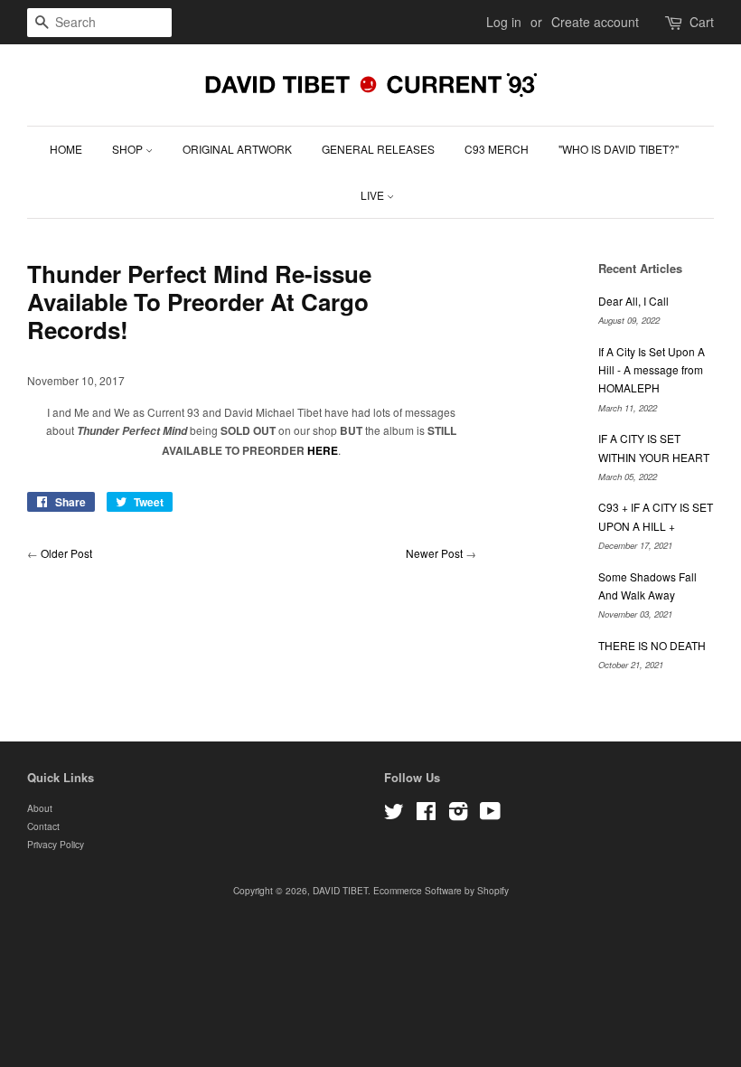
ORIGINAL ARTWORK (237, 148)
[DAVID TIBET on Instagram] (458, 815)
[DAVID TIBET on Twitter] (394, 815)
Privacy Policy (55, 844)
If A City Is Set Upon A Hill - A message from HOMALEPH (651, 370)
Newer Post (434, 553)
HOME (66, 148)
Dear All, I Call (633, 300)
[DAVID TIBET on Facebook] (426, 815)
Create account (595, 22)
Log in (503, 22)
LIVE (374, 195)
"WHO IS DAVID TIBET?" (618, 148)
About (39, 808)
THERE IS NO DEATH (652, 645)
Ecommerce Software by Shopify (441, 890)
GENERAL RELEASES (378, 148)
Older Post (66, 553)
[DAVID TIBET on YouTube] (490, 815)
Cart (701, 22)
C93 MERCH (496, 148)
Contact (43, 826)
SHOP (128, 148)
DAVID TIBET (340, 890)
